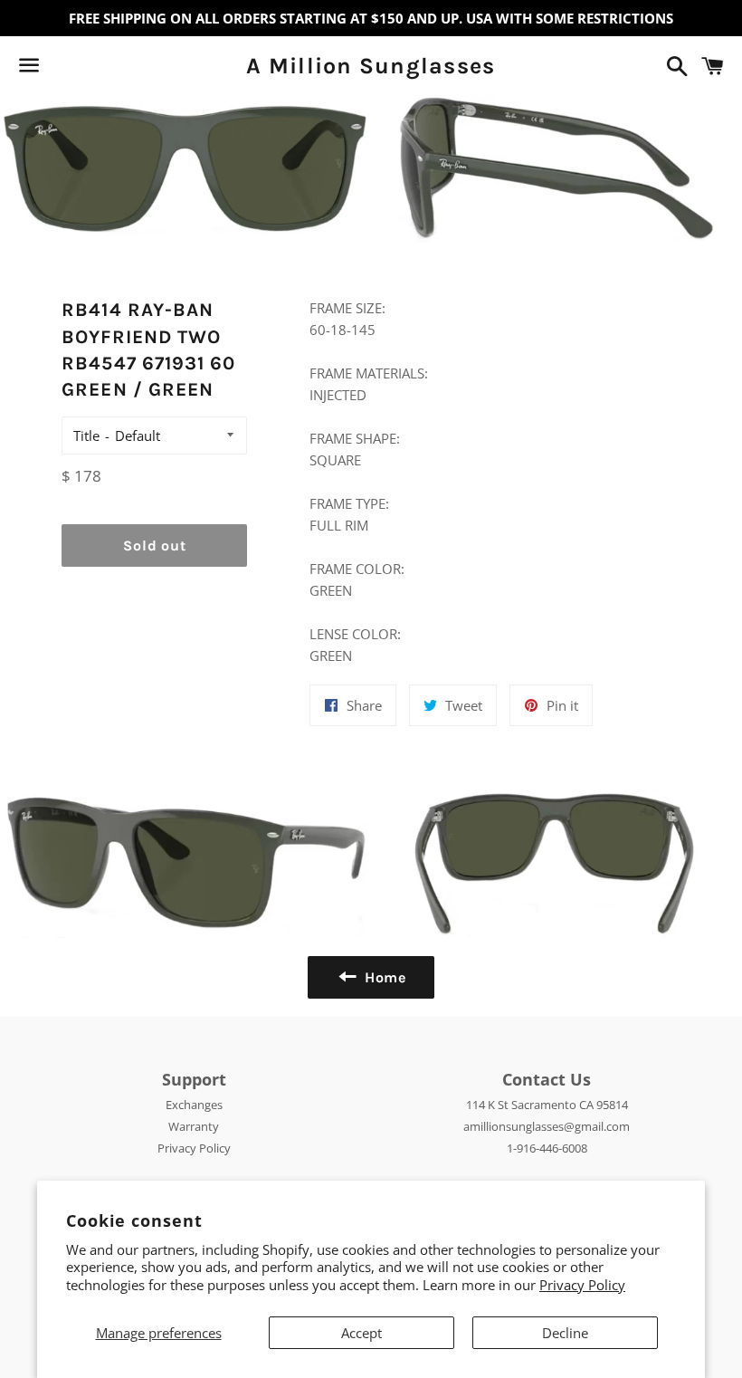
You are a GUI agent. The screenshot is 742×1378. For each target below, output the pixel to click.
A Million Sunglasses (370, 66)
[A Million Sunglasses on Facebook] (60, 69)
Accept (361, 1333)
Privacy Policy (582, 1285)
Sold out (154, 545)
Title (86, 435)
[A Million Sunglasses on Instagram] (93, 69)
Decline (565, 1333)
